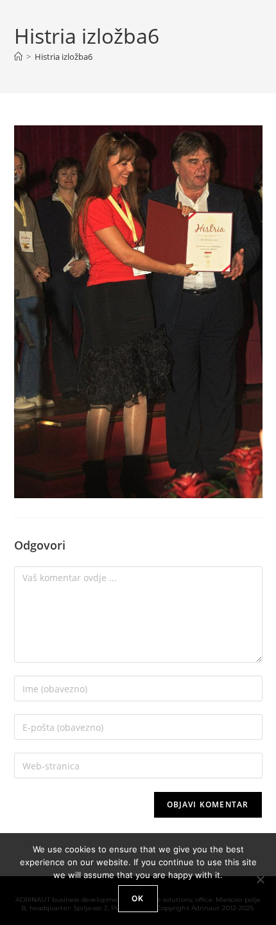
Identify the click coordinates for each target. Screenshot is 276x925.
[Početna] (18, 56)
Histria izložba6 (63, 56)
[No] (260, 879)
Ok (138, 898)
